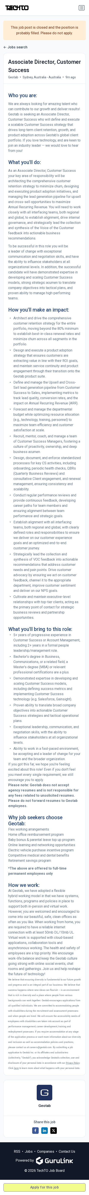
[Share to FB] (35, 1130)
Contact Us (67, 1151)
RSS (17, 1151)
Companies (45, 1151)
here (16, 1068)
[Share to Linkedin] (44, 1130)
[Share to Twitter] (53, 1130)
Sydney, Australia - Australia (42, 77)
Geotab (13, 77)
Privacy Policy (72, 1063)
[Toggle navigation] (82, 8)
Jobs (29, 1151)
